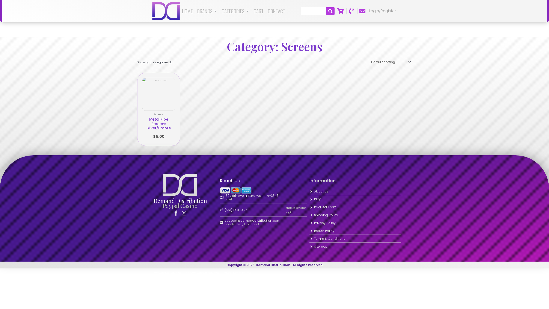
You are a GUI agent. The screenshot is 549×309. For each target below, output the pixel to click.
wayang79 (161, 273)
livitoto (227, 273)
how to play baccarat (242, 224)
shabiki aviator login (296, 210)
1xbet (228, 199)
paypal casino (180, 205)
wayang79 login (181, 273)
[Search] (330, 11)
